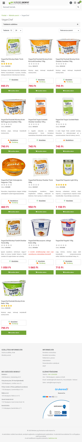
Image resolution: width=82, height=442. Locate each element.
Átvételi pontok (6, 355)
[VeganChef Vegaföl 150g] (68, 227)
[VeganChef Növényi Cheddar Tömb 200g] (41, 167)
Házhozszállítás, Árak (8, 352)
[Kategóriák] (4, 3)
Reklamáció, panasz (49, 358)
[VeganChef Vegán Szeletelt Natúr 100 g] (68, 106)
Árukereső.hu (61, 393)
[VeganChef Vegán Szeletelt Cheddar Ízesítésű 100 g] (41, 106)
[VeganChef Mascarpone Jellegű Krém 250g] (41, 227)
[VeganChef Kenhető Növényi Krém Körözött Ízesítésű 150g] (41, 46)
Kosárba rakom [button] (14, 91)
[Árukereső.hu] (61, 390)
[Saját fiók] (75, 3)
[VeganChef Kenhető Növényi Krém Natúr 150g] (13, 288)
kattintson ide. (53, 438)
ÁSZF (44, 366)
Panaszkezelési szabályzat (51, 363)
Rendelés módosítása (49, 352)
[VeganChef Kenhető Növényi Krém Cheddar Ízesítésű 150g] (68, 46)
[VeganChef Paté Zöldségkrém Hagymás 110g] (13, 167)
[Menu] (71, 2)
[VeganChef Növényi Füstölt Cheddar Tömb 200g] (13, 227)
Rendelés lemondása (49, 355)
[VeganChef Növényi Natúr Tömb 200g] (13, 46)
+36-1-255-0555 (52, 374)
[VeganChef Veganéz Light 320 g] (68, 167)
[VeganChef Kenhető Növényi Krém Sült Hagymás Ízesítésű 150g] (13, 106)
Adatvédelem (47, 360)
